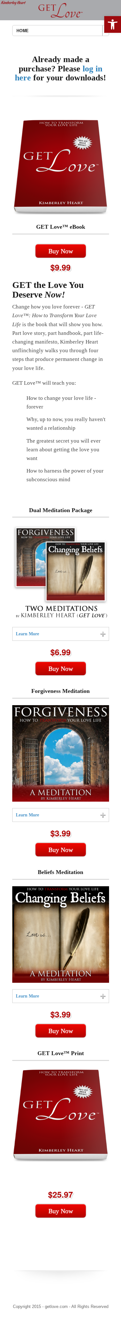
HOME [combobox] (22, 30)
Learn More (27, 633)
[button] (112, 24)
